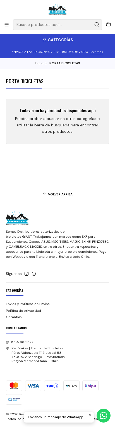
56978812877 (22, 342)
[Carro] (108, 24)
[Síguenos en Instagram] (26, 273)
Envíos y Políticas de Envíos (28, 304)
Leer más (96, 52)
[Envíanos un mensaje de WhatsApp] (104, 416)
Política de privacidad (23, 310)
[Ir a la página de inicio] (58, 9)
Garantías (14, 317)
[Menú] (6, 25)
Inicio (39, 63)
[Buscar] (97, 24)
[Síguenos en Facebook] (33, 273)
